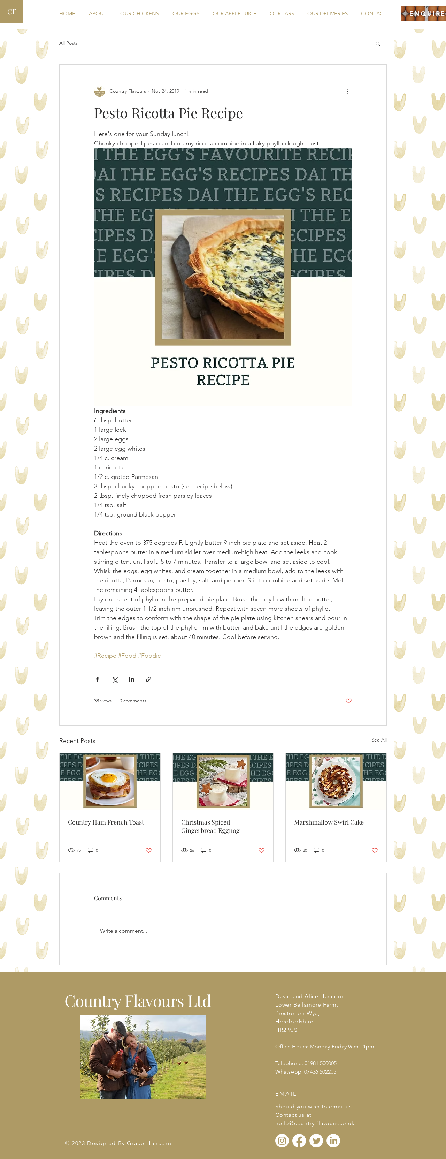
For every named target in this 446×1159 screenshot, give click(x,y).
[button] (378, 43)
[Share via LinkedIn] (131, 679)
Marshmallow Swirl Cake (329, 822)
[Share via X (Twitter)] (114, 679)
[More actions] (348, 91)
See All (379, 740)
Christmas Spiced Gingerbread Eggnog (210, 826)
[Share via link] (148, 679)
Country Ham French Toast (106, 822)
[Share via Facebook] (97, 679)
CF (11, 11)
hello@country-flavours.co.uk (314, 1123)
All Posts (68, 43)
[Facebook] (299, 1140)
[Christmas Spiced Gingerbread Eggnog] (223, 781)
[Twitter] (316, 1140)
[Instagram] (282, 1140)
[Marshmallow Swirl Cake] (336, 781)
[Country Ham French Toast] (110, 781)
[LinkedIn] (333, 1140)
